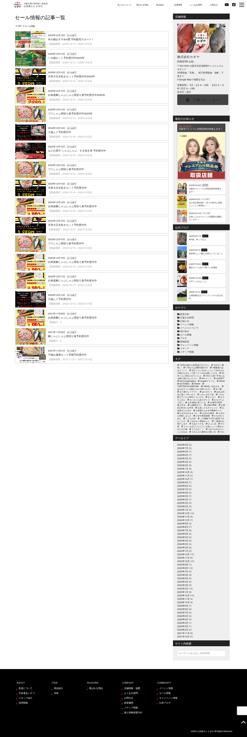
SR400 (197, 383)
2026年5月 (182, 455)
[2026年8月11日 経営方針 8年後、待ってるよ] (201, 244)
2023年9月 (182, 564)
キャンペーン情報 (189, 345)
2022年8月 (182, 609)
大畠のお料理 (187, 317)
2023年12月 (183, 554)
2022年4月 (182, 622)
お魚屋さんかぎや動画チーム (209, 410)
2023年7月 (182, 571)
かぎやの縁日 (208, 412)
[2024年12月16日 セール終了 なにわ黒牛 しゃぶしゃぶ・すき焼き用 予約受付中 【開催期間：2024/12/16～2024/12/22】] (92, 159)
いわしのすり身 (207, 394)
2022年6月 (182, 616)
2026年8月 (182, 444)
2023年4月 (182, 581)
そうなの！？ (198, 428)
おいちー (212, 396)
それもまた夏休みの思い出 (204, 431)
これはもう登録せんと (200, 420)
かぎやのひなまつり (189, 412)
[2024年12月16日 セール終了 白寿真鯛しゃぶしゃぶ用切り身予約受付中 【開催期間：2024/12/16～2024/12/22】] (92, 215)
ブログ (183, 338)
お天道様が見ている (197, 402)
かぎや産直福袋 (203, 415)
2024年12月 (183, 513)
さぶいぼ (212, 423)
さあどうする (198, 423)
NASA (222, 380)
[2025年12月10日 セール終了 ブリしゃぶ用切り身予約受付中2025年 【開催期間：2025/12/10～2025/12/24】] (92, 122)
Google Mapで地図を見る (192, 79)
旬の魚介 (184, 331)
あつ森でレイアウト (189, 391)
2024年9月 (182, 523)
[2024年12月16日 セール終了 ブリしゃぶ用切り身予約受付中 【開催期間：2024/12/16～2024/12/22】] (92, 177)
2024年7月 (182, 530)
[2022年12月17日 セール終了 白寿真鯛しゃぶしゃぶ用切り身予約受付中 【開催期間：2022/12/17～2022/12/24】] (92, 289)
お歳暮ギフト (196, 404)
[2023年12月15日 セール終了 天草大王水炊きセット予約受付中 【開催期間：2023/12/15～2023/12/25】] (92, 233)
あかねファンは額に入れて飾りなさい (194, 388)
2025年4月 (182, 499)
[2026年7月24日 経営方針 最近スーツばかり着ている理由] (201, 272)
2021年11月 (183, 633)
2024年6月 (182, 533)
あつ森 (219, 388)
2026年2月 (182, 465)
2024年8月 (182, 526)
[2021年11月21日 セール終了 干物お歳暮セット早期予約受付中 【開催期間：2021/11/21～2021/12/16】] (92, 363)
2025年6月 (182, 492)
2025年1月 (182, 509)
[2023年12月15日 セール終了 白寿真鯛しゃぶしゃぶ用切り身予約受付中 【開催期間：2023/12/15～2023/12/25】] (92, 270)
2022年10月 (183, 602)
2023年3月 (182, 585)
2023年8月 (182, 568)
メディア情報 (187, 351)
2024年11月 (183, 516)
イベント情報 (187, 324)
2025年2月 (182, 506)
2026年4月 (182, 458)
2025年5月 (182, 496)
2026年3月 (182, 461)
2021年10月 (183, 636)
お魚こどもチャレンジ (208, 407)
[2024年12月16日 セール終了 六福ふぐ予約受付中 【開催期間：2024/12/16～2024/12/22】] (92, 140)
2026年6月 (182, 451)
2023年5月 (182, 578)
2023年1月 (182, 592)
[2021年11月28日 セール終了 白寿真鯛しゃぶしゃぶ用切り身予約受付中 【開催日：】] (92, 326)
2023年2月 (182, 588)
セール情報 (186, 334)
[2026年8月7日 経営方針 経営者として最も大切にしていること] (201, 258)
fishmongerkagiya (188, 380)
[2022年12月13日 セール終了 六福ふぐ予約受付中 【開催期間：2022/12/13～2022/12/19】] (92, 307)
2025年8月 (182, 485)
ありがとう (207, 391)
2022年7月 (182, 612)
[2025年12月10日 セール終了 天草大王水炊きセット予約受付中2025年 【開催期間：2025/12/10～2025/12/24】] (92, 85)
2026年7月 (182, 448)
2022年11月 (183, 598)
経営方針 (184, 314)
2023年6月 (182, 574)
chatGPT (220, 378)
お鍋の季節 (212, 404)
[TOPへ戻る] (243, 722)
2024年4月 (182, 540)
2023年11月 (183, 557)
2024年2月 (182, 547)
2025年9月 (182, 482)
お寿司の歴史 (216, 402)
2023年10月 (183, 561)
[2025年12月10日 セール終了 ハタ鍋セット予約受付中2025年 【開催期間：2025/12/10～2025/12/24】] (92, 66)
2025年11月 (183, 475)
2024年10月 (183, 520)
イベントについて (189, 327)
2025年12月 (183, 472)
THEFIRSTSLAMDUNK (188, 386)
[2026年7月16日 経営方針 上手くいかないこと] (201, 286)
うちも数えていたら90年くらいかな (200, 395)
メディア (184, 348)
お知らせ (184, 321)
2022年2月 (182, 629)
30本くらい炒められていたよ (200, 374)
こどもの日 (191, 418)
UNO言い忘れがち (211, 386)
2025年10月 (183, 479)
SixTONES (185, 383)
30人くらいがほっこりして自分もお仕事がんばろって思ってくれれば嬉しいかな (200, 371)
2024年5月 (182, 537)
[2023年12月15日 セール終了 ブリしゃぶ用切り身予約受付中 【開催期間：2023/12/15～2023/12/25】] (92, 252)
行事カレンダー (204, 99)
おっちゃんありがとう (200, 399)
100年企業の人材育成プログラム (194, 364)
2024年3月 (182, 544)
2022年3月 (182, 626)
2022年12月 (183, 595)
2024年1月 (182, 550)
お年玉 (183, 404)
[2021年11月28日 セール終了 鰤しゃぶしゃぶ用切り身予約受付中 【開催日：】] (92, 344)
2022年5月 (182, 619)
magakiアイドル (207, 380)
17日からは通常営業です (197, 367)
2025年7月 (182, 489)
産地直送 (184, 341)
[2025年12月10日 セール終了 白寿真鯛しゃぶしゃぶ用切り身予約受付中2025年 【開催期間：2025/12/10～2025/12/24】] (92, 103)
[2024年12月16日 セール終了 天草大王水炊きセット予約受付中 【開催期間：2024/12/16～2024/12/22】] (92, 196)
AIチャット (207, 378)
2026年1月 (182, 468)
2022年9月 (182, 605)
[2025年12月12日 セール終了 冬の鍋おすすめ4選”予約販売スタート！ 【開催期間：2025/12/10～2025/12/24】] (92, 48)
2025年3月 (182, 503)
